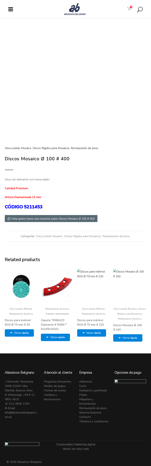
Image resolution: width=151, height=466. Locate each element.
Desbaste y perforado (93, 390)
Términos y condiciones (93, 421)
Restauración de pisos (84, 148)
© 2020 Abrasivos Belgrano (24, 462)
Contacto (85, 417)
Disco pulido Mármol (21, 308)
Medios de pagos (55, 386)
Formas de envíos (55, 390)
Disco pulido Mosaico (18, 148)
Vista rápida (21, 333)
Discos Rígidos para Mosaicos (51, 148)
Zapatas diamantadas (57, 313)
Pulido (83, 395)
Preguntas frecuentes (57, 381)
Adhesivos (85, 381)
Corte (82, 386)
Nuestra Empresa (90, 412)
